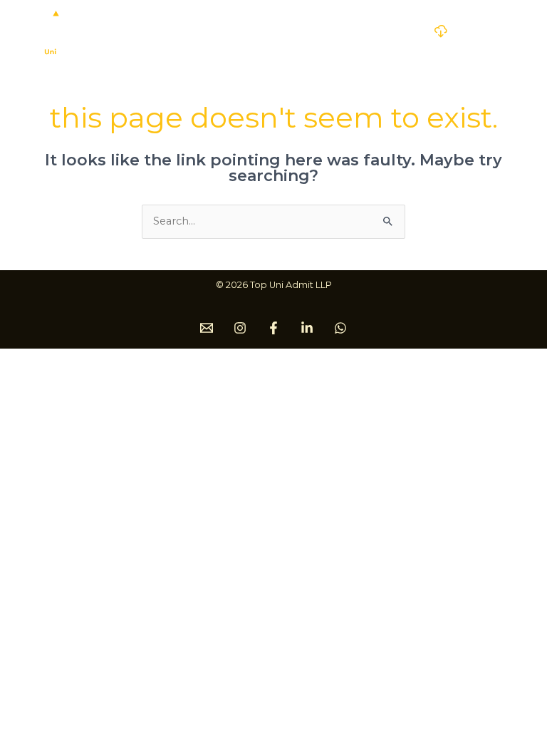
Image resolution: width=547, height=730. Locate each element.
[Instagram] (240, 327)
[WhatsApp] (340, 327)
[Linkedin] (307, 327)
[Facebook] (273, 327)
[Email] (206, 327)
